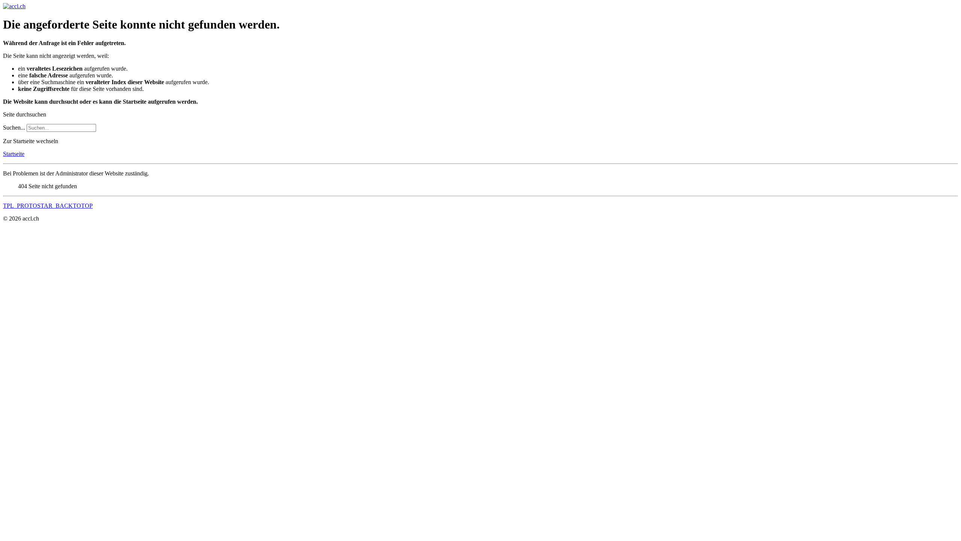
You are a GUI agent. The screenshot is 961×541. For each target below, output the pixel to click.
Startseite (13, 154)
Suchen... (14, 127)
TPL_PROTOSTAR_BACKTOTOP (48, 205)
